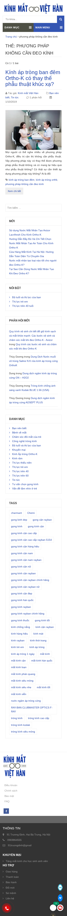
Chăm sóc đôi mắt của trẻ (26, 436)
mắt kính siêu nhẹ (21, 687)
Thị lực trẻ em (20, 301)
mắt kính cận (18, 660)
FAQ (6, 801)
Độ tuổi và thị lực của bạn (26, 297)
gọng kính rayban (21, 606)
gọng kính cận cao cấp (24, 533)
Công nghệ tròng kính (24, 441)
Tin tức (15, 97)
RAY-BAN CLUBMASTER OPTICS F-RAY (32, 709)
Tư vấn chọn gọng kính (25, 484)
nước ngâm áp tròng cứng (26, 700)
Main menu (42, 27)
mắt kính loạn (18, 667)
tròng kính (17, 718)
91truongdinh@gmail (19, 845)
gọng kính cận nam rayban (26, 559)
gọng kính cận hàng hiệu (25, 546)
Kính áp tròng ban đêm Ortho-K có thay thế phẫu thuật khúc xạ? (32, 78)
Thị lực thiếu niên (22, 462)
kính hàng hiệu (19, 633)
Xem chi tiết (14, 191)
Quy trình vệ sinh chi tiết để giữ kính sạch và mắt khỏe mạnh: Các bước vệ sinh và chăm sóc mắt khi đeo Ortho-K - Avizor (32, 335)
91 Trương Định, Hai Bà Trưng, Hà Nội (28, 834)
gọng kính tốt (42, 620)
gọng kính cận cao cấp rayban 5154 (31, 539)
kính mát (38, 633)
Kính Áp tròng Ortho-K (24, 454)
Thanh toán (12, 876)
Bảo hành (11, 882)
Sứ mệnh (11, 893)
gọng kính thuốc (20, 620)
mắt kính (45, 653)
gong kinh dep (19, 519)
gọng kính (16, 526)
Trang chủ (11, 36)
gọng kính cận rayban (23, 573)
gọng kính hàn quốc (22, 600)
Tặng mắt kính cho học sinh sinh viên (27, 861)
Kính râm (17, 458)
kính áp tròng (36, 647)
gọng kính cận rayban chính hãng (30, 580)
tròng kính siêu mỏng (23, 731)
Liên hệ (10, 898)
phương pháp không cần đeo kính (24, 184)
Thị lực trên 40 (20, 471)
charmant (16, 512)
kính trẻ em (17, 647)
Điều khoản (10, 785)
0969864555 (14, 840)
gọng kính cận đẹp (21, 593)
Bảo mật (9, 796)
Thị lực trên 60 (20, 475)
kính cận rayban (45, 627)
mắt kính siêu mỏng (22, 680)
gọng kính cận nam (22, 553)
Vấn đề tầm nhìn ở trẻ (24, 488)
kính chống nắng (20, 627)
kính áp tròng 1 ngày (22, 653)
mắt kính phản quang (23, 674)
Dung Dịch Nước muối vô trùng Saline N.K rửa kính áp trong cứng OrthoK (33, 361)
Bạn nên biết (19, 428)
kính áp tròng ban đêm (21, 179)
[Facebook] (6, 811)
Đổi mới (10, 887)
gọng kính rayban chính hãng (27, 613)
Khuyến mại (19, 449)
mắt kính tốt (43, 687)
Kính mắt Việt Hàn (28, 93)
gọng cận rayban (42, 519)
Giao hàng (12, 871)
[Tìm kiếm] (60, 19)
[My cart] (53, 907)
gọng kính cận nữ (21, 566)
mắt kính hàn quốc (41, 660)
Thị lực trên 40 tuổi (22, 305)
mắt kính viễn (18, 694)
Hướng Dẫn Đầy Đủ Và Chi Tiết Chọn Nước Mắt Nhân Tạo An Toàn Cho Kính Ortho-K (31, 243)
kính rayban (17, 640)
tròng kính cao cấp (38, 718)
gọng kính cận (36, 526)
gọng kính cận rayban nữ (25, 586)
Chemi (31, 512)
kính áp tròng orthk (46, 179)
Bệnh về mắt (19, 432)
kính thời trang (38, 640)
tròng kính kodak (20, 725)
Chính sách (10, 790)
